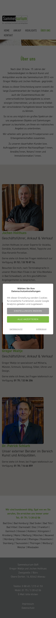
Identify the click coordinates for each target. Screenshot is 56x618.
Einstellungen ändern (28, 311)
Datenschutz (16, 329)
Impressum (41, 329)
